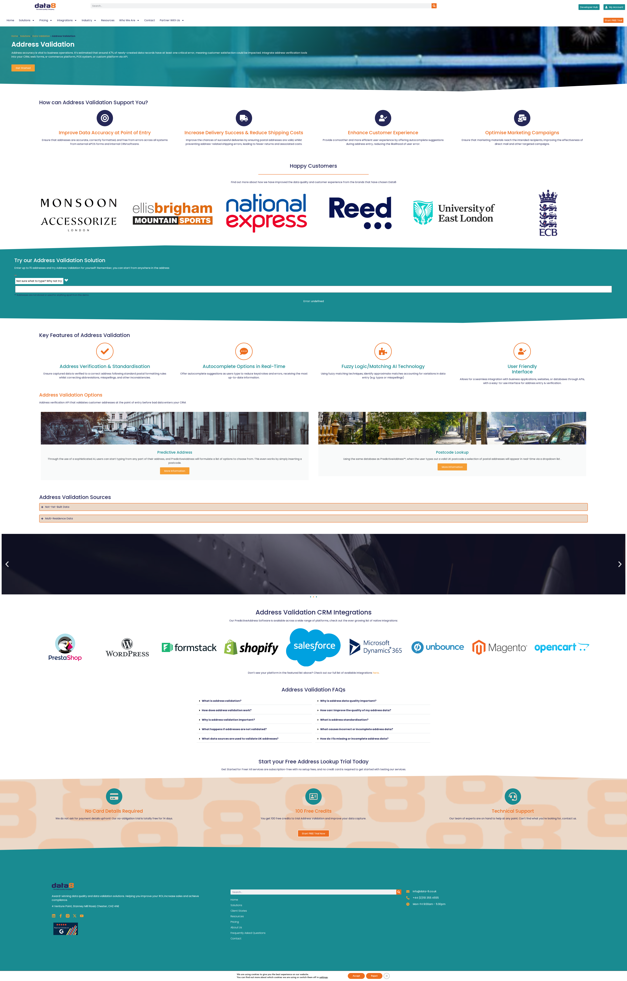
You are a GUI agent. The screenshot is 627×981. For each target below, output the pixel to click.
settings (323, 977)
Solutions (24, 20)
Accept (356, 975)
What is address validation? (221, 701)
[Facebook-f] (61, 916)
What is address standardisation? (344, 720)
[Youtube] (82, 916)
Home (10, 20)
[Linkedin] (54, 916)
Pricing (43, 20)
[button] (7, 564)
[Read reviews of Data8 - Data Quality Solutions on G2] (65, 934)
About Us (236, 927)
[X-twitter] (75, 916)
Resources (107, 20)
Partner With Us (170, 20)
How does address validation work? (226, 710)
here (376, 673)
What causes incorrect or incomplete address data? (356, 729)
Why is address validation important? (228, 720)
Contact (149, 20)
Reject (374, 975)
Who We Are (127, 20)
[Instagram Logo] (68, 916)
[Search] (434, 5)
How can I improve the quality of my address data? (355, 710)
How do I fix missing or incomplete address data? (354, 739)
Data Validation (41, 36)
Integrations (65, 20)
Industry (87, 20)
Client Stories (239, 911)
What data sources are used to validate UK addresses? (240, 739)
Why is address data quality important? (348, 701)
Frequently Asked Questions (248, 933)
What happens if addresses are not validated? (234, 729)
